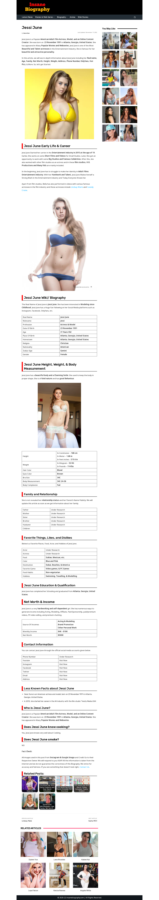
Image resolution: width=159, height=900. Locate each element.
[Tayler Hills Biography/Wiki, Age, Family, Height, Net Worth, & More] (110, 114)
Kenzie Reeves (59, 890)
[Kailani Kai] (85, 844)
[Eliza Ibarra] (128, 133)
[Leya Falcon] (33, 875)
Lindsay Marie (77, 187)
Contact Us (84, 767)
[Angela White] (85, 875)
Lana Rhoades (59, 860)
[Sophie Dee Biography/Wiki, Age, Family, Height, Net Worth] (128, 114)
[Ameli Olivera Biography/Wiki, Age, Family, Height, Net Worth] (128, 59)
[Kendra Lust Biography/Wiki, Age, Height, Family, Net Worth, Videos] (110, 77)
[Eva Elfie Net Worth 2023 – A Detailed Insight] (110, 40)
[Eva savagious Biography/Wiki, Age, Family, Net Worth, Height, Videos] (110, 59)
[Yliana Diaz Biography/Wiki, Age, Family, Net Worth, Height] (128, 40)
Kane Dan (26, 33)
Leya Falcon (33, 890)
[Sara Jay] (110, 133)
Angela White (85, 890)
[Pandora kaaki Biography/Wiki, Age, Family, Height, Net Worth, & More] (110, 96)
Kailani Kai (85, 860)
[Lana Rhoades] (59, 844)
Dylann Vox (33, 860)
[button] (134, 17)
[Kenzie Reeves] (59, 875)
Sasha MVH (92, 821)
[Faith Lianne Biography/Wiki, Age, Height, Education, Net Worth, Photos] (128, 96)
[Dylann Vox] (33, 844)
